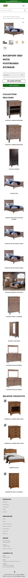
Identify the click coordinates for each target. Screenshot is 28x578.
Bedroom (9, 16)
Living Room (6, 506)
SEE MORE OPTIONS (14, 81)
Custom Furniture (7, 526)
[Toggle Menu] (23, 5)
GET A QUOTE (14, 85)
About (4, 521)
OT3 (4, 88)
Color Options (6, 528)
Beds (13, 16)
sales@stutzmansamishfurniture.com (11, 561)
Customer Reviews (7, 523)
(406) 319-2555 (6, 557)
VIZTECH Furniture (21, 576)
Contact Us (5, 531)
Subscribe (5, 533)
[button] (23, 22)
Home (4, 16)
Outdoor (5, 511)
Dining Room (6, 504)
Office (4, 509)
